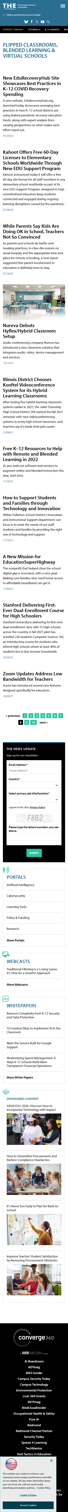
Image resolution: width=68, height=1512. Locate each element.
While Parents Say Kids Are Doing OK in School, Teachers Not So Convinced (33, 231)
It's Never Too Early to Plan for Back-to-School (33, 1208)
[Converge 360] (34, 1338)
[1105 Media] (34, 1353)
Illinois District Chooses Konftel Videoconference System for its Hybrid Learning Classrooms (29, 387)
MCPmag (34, 1402)
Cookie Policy (44, 1487)
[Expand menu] (63, 7)
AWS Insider (34, 1373)
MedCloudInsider (34, 1408)
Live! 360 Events (34, 1396)
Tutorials (34, 29)
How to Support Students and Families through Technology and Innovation (31, 502)
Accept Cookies (28, 1505)
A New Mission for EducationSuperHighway (29, 559)
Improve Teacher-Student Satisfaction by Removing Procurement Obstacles (32, 1258)
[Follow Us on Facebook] (31, 21)
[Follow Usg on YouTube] (42, 22)
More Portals (15, 940)
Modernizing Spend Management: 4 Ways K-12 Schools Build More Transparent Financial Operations (31, 1062)
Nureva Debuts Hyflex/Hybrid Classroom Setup (29, 330)
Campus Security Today (34, 1379)
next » (44, 722)
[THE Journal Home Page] (19, 6)
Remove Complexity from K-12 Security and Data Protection (33, 1015)
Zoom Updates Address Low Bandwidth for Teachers (32, 676)
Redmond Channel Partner (34, 1431)
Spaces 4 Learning (34, 1442)
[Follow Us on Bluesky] (26, 22)
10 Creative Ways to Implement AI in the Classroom (34, 1030)
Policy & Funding (18, 918)
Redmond (34, 1425)
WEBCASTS (18, 961)
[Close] (51, 1461)
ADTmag (34, 1367)
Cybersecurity (16, 896)
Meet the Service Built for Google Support (29, 1045)
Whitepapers (21, 1005)
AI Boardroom (34, 1361)
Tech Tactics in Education (34, 1454)
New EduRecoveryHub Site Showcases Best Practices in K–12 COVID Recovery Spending (32, 86)
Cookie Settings (28, 1495)
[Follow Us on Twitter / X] (37, 21)
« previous (13, 716)
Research (13, 929)
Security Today (34, 1437)
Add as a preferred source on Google (23, 14)
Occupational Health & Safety (34, 1413)
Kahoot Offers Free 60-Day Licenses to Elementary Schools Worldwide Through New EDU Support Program (32, 160)
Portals (16, 877)
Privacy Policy (37, 807)
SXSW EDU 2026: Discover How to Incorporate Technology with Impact (31, 1108)
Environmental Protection (34, 1390)
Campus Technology (34, 1384)
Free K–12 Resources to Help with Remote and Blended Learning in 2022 (32, 453)
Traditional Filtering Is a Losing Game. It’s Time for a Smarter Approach (32, 971)
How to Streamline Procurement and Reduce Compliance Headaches (32, 1158)
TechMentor (34, 1448)
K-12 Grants (52, 29)
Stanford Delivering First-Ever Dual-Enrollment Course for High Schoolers (33, 610)
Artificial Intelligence (20, 885)
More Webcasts (17, 984)
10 (33, 722)
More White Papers (20, 1077)
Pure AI (34, 1419)
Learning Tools (16, 907)
